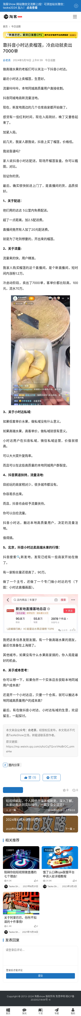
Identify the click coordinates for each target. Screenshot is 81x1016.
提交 (40, 975)
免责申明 (60, 996)
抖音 (53, 69)
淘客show (39, 996)
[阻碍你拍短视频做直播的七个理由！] (21, 857)
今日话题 (50, 60)
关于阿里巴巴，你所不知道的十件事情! (20, 920)
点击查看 (32, 7)
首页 (5, 26)
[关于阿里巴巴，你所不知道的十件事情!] (21, 903)
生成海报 (14, 790)
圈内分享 (14, 765)
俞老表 (7, 60)
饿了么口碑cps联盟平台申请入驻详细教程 (59, 874)
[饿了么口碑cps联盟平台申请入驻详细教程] (60, 857)
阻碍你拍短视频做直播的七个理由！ (20, 874)
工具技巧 (10, 850)
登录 (8, 970)
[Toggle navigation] (75, 16)
